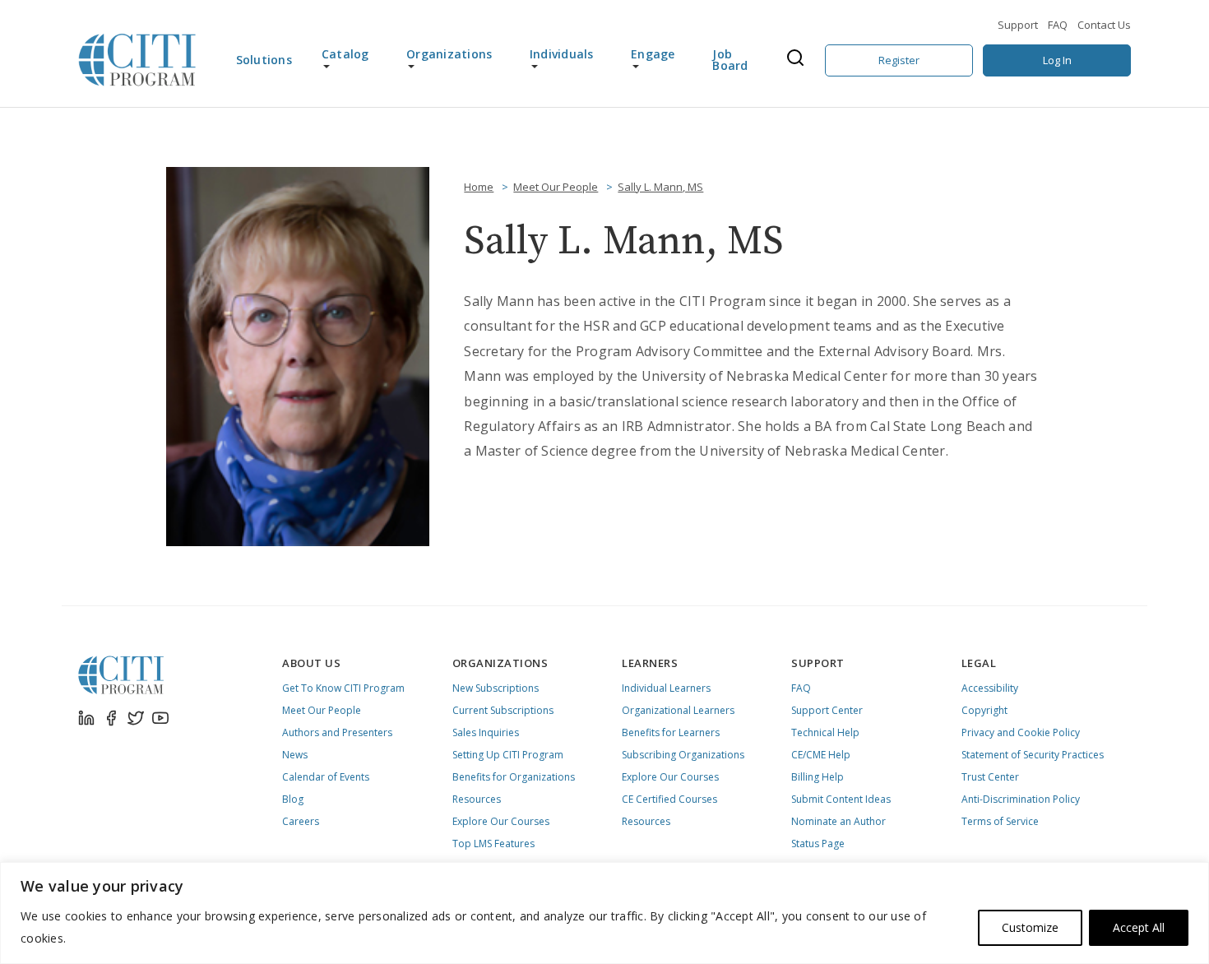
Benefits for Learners (671, 732)
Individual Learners (666, 688)
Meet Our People (555, 186)
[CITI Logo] (137, 60)
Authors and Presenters (337, 732)
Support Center (827, 710)
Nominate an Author (838, 821)
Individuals (562, 54)
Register (898, 60)
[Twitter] (135, 718)
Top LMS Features (493, 843)
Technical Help (825, 732)
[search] (800, 60)
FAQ (1058, 24)
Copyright (984, 710)
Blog (292, 799)
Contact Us (1104, 24)
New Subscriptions (495, 688)
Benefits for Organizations (513, 777)
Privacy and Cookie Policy (1020, 732)
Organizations (449, 54)
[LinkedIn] (86, 718)
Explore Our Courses (500, 821)
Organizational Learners (678, 710)
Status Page (818, 843)
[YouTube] (160, 718)
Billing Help (817, 777)
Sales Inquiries (485, 732)
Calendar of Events (325, 777)
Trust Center (990, 777)
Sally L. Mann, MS (660, 186)
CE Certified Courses (669, 799)
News (295, 755)
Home (478, 186)
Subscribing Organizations (683, 755)
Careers (300, 821)
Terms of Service (1000, 821)
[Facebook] (111, 718)
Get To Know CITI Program (343, 688)
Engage (653, 54)
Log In (1057, 60)
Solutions (264, 59)
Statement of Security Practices (1032, 755)
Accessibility (989, 688)
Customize (1030, 927)
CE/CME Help (820, 755)
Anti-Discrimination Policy (1020, 799)
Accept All (1139, 927)
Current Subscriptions (503, 710)
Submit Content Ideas (841, 799)
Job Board (730, 59)
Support (1018, 24)
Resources (476, 799)
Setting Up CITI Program (507, 755)
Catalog (345, 54)
